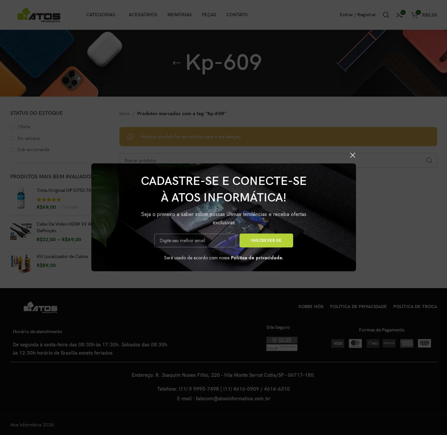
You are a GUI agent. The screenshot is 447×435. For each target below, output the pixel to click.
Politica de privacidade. (257, 257)
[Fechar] (352, 155)
